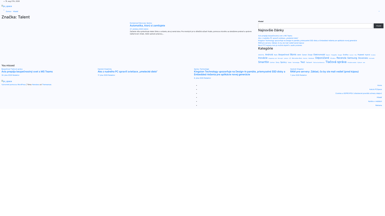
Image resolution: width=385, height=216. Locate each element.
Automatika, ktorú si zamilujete (147, 25)
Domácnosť (134, 23)
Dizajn (310, 55)
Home (379, 85)
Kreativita (108, 69)
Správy (149, 23)
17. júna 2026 (103, 75)
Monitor (305, 58)
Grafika (345, 55)
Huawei (361, 55)
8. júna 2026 (199, 78)
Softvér (272, 62)
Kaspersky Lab (272, 58)
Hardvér (351, 55)
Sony (277, 62)
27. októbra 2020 (136, 29)
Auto (275, 55)
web (364, 62)
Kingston (300, 69)
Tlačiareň (309, 62)
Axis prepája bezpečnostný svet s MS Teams (275, 36)
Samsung (352, 57)
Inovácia (373, 55)
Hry (356, 55)
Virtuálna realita (352, 62)
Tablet (289, 62)
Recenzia (341, 57)
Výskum (359, 62)
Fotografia (334, 55)
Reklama (378, 105)
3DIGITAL (261, 55)
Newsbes (35, 85)
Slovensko (363, 58)
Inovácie (262, 57)
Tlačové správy (17, 69)
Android (269, 54)
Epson (328, 55)
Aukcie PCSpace (375, 89)
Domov (8, 11)
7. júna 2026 (295, 75)
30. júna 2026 (7, 75)
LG (290, 58)
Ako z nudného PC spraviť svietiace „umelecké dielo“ (278, 38)
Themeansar (46, 85)
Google (340, 55)
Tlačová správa (335, 62)
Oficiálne (333, 58)
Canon (304, 55)
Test (302, 62)
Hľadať (15, 11)
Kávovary (143, 23)
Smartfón (263, 62)
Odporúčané (322, 57)
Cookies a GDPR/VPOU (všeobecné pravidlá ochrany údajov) (358, 93)
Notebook (311, 58)
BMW (299, 55)
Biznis (293, 54)
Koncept (280, 58)
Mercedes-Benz (297, 58)
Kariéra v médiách (375, 101)
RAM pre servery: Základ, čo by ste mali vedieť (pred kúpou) (281, 43)
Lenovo (286, 58)
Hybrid (367, 55)
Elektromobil (319, 54)
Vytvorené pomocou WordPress (14, 85)
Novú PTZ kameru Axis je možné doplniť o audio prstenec (280, 45)
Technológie (295, 62)
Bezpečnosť (283, 54)
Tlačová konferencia (318, 62)
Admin (145, 29)
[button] (3, 10)
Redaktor (16, 75)
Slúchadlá (371, 58)
